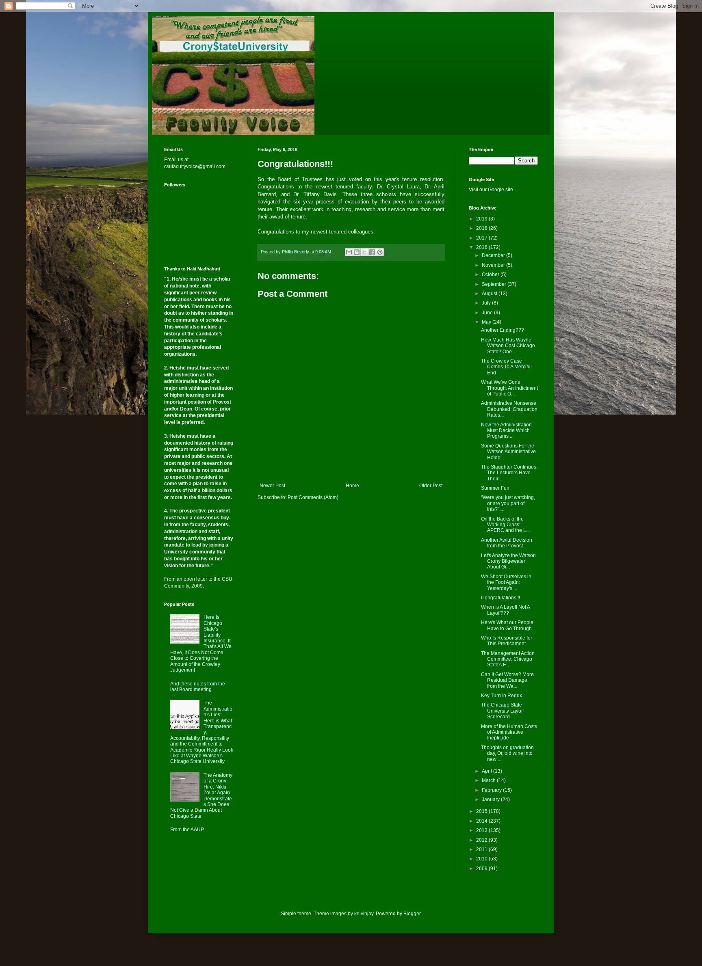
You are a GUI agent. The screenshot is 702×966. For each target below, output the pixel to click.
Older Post (430, 485)
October (491, 274)
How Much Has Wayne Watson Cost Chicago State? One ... (508, 345)
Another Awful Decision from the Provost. (506, 543)
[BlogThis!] (357, 252)
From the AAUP (187, 829)
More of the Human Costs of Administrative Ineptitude (509, 732)
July (487, 303)
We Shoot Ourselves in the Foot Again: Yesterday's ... (506, 582)
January (491, 799)
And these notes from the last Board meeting (197, 686)
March (489, 780)
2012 (482, 840)
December (494, 255)
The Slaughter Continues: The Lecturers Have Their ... (509, 473)
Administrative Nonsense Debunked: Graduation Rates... (509, 409)
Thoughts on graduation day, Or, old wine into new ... (507, 753)
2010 (482, 859)
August (490, 293)
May (487, 322)
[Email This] (349, 252)
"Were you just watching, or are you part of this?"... (508, 503)
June (488, 313)
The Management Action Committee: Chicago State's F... (508, 659)
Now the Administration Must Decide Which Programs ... (506, 430)
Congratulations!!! (500, 598)
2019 (482, 219)
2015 (482, 811)
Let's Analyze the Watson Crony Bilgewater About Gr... (508, 561)
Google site (500, 189)
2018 (482, 228)
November (494, 265)
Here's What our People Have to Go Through (507, 625)
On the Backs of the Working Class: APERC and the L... (505, 525)
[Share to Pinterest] (380, 252)
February (492, 790)
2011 (482, 849)
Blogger (411, 913)
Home (352, 485)
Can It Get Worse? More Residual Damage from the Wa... (507, 680)
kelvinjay (363, 913)
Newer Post (272, 485)
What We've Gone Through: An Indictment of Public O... (509, 388)
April (487, 771)
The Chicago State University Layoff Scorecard (502, 711)
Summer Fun (495, 488)
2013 (482, 830)
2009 (482, 868)
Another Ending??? (502, 330)
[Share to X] (364, 252)
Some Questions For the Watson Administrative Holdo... (508, 451)
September (494, 284)
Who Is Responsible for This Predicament (506, 640)
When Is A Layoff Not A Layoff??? (505, 610)
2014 (482, 821)
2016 (482, 247)
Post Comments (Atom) (313, 497)
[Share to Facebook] (372, 252)
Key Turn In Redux (501, 695)
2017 (482, 238)
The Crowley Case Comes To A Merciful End (506, 367)
